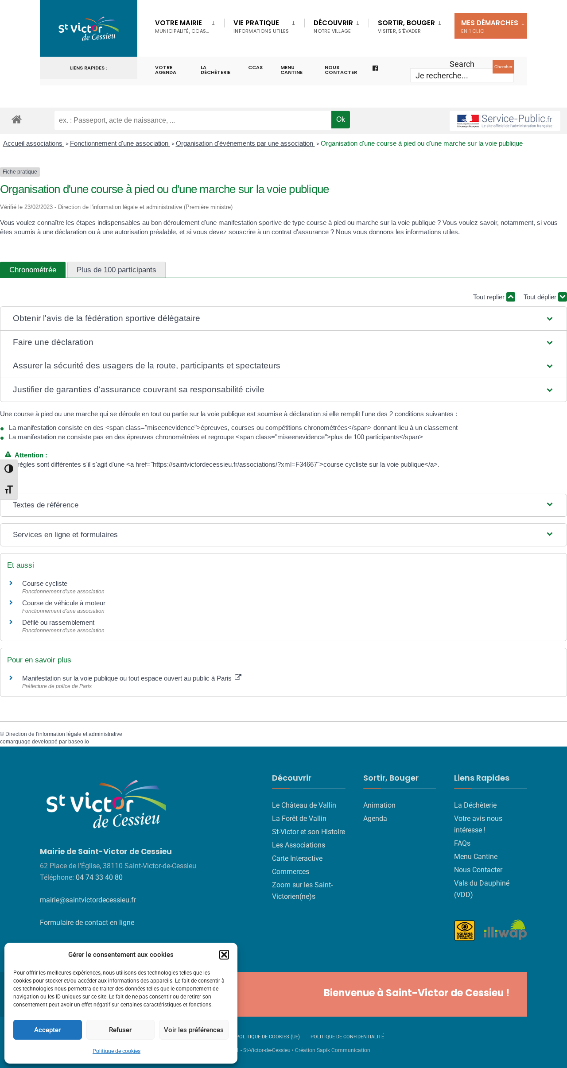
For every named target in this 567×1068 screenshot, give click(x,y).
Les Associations (298, 845)
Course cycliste (44, 583)
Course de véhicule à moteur (63, 603)
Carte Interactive (297, 858)
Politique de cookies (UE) (268, 1037)
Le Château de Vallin (304, 805)
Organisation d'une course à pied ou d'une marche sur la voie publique (422, 143)
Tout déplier (541, 297)
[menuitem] (189, 24)
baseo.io (78, 742)
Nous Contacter (478, 870)
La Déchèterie (215, 70)
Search (462, 64)
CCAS (255, 67)
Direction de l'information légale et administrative (63, 734)
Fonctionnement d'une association (120, 143)
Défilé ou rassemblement (58, 622)
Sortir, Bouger (406, 26)
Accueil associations (33, 143)
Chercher (503, 66)
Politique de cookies (116, 1051)
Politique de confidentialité (347, 1037)
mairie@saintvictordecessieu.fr (88, 900)
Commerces (290, 871)
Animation (379, 805)
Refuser (120, 1030)
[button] (224, 954)
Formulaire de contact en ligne (87, 922)
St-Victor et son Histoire (308, 832)
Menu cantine (291, 70)
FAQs (462, 843)
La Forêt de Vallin (299, 818)
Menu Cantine (475, 856)
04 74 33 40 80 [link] (99, 877)
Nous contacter (341, 70)
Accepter (47, 1030)
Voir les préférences (194, 1030)
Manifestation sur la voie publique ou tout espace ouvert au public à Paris (127, 678)
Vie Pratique (261, 26)
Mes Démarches (489, 26)
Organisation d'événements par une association (245, 143)
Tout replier (489, 297)
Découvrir (333, 26)
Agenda (375, 818)
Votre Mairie (182, 26)
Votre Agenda (165, 70)
